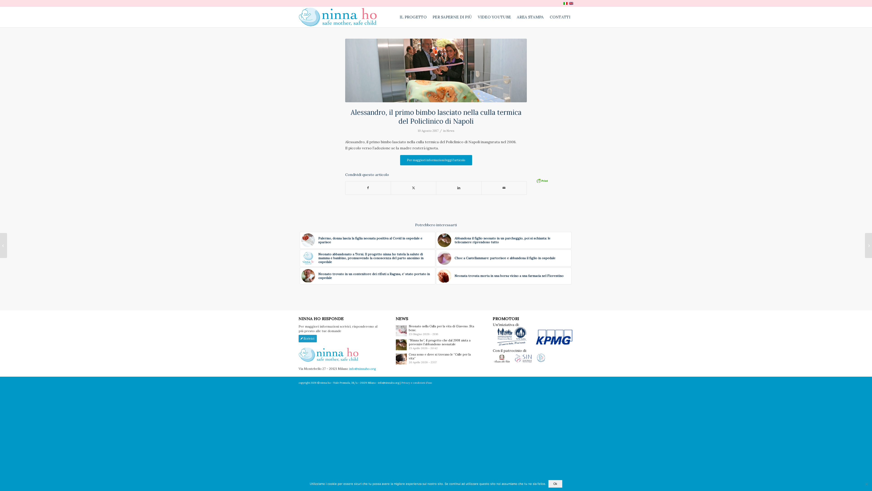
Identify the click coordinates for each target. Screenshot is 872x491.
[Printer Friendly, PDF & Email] (542, 180)
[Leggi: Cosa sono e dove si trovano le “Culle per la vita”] (401, 358)
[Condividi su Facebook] (368, 187)
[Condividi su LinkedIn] (458, 187)
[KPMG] (554, 345)
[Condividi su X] (413, 187)
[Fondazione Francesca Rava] (514, 345)
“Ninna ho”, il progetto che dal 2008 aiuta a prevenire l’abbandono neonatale (440, 342)
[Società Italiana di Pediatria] (541, 362)
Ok (555, 484)
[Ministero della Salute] (503, 362)
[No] (866, 484)
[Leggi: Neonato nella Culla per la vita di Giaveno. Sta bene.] (401, 330)
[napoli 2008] (436, 70)
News (450, 131)
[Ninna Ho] (340, 17)
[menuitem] (413, 17)
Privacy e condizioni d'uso (416, 382)
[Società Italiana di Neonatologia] (525, 362)
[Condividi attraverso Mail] (504, 187)
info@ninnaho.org (362, 369)
